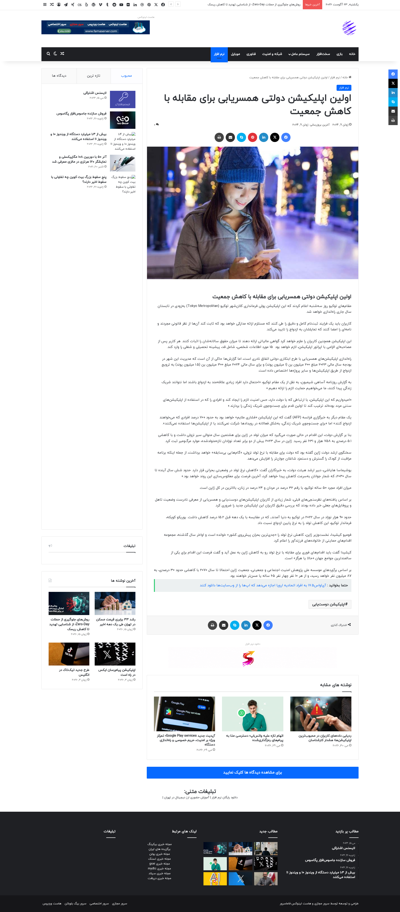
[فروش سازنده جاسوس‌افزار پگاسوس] (122, 120)
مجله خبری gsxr (159, 864)
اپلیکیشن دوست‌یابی (328, 604)
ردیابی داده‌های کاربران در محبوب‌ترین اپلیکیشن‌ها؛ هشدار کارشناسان (325, 738)
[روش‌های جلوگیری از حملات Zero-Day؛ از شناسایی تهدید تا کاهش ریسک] (69, 603)
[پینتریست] (252, 137)
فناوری (251, 54)
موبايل (235, 54)
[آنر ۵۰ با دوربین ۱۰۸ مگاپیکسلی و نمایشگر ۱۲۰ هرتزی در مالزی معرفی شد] (122, 163)
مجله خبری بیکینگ (159, 844)
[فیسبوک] (286, 137)
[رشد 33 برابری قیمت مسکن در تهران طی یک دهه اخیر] (115, 603)
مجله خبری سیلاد (160, 873)
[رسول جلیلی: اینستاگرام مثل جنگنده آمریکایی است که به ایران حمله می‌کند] (266, 878)
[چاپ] (219, 137)
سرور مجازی (321, 904)
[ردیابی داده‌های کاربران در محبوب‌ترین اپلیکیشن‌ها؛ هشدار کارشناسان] (320, 714)
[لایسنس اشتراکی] (122, 99)
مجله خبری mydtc (159, 869)
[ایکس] (274, 137)
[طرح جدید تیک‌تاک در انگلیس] (69, 654)
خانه (352, 54)
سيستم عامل (300, 54)
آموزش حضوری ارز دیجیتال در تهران (186, 797)
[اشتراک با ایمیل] (230, 137)
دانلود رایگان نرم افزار (225, 797)
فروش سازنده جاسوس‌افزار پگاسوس (81, 113)
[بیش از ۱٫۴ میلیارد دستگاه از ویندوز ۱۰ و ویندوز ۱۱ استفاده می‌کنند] (122, 141)
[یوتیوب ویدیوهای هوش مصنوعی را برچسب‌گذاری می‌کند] (215, 878)
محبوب (126, 75)
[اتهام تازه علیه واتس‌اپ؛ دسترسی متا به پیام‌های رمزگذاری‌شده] (252, 714)
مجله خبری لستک (159, 859)
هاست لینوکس (146, 17)
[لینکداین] (263, 137)
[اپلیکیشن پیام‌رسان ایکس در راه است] (115, 654)
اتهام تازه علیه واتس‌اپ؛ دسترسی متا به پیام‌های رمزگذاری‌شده (254, 738)
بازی (340, 54)
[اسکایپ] (241, 137)
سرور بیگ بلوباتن (75, 904)
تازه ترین (93, 75)
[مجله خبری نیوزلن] (350, 28)
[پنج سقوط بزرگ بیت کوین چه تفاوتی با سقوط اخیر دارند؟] (122, 348)
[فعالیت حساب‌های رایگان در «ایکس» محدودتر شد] (240, 878)
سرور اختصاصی (99, 904)
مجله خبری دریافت (159, 878)
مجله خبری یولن (159, 854)
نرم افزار (219, 54)
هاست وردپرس (52, 904)
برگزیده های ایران (159, 849)
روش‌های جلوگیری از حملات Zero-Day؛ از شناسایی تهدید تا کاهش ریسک (69, 624)
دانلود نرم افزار (252, 644)
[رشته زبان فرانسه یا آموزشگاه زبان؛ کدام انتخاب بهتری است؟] (266, 848)
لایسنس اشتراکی (94, 93)
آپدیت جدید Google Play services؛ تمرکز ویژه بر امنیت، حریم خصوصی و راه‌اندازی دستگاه (186, 740)
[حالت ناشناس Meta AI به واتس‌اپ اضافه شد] (215, 863)
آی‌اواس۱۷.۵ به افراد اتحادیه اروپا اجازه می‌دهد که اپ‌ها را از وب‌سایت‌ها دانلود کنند (263, 585)
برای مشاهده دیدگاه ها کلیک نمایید (252, 772)
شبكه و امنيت (272, 54)
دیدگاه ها (59, 75)
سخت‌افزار (323, 54)
